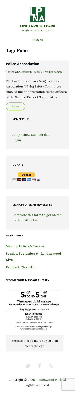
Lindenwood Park (37, 26)
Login (16, 140)
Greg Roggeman (52, 72)
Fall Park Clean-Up (20, 267)
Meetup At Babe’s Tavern (25, 246)
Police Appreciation (22, 63)
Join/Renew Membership (30, 134)
